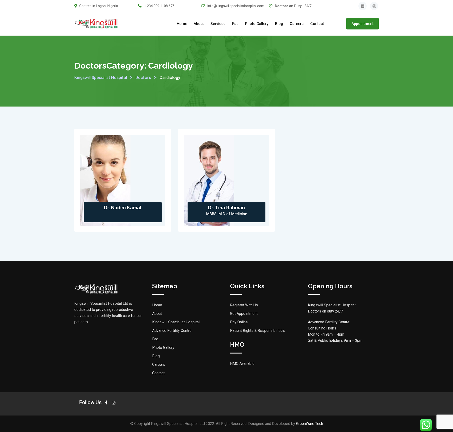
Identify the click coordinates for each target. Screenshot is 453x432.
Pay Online (239, 322)
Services (218, 23)
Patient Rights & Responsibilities (257, 330)
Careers (297, 23)
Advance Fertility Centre (172, 330)
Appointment (362, 23)
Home (182, 23)
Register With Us (244, 305)
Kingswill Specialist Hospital (176, 322)
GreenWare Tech (309, 423)
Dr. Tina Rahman (226, 207)
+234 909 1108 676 (159, 6)
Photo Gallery (256, 23)
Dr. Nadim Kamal (122, 207)
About (199, 23)
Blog (279, 23)
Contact (317, 23)
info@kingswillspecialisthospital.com (235, 6)
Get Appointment (244, 313)
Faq (235, 23)
